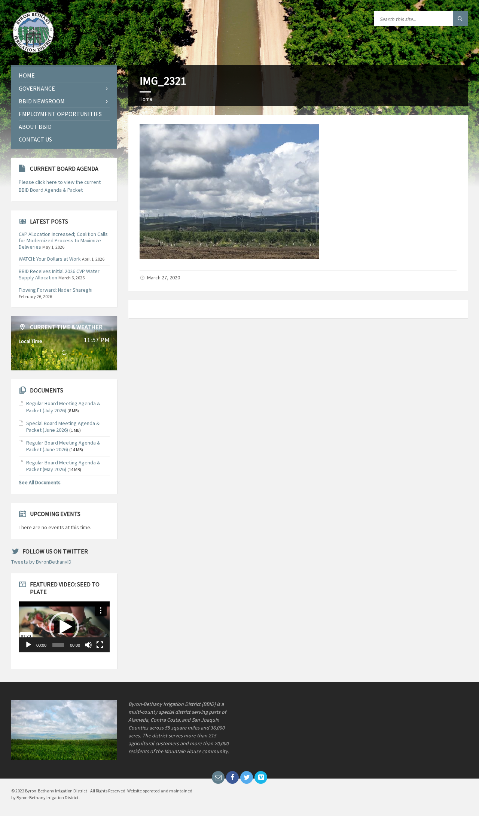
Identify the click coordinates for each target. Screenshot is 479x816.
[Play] (28, 645)
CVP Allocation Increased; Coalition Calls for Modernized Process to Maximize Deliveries (63, 240)
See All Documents (40, 482)
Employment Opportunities (60, 114)
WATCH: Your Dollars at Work (50, 258)
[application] (64, 626)
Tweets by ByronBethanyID (41, 561)
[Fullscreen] (100, 645)
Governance (37, 88)
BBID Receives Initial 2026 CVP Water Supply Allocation (59, 274)
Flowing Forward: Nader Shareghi (55, 289)
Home (146, 98)
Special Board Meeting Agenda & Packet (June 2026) (63, 426)
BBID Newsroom (42, 101)
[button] (64, 627)
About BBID (35, 126)
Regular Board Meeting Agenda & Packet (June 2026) (63, 446)
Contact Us (35, 139)
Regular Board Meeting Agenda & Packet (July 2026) (63, 406)
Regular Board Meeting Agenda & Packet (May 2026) (63, 466)
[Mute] (88, 645)
